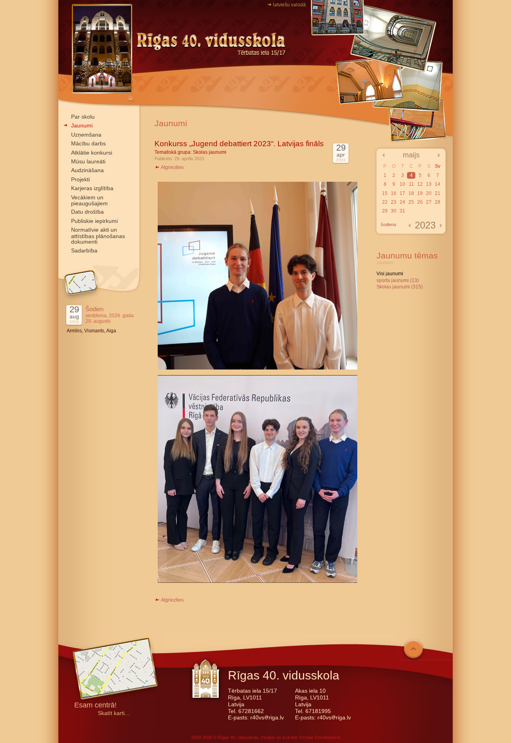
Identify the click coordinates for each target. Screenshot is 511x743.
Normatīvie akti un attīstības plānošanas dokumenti (98, 235)
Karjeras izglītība (92, 188)
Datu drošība (87, 212)
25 (411, 202)
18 (411, 193)
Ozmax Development (319, 737)
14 (437, 184)
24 (402, 202)
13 (429, 184)
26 (420, 202)
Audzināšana (87, 170)
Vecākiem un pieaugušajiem (89, 200)
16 (393, 193)
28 (437, 202)
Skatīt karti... (113, 713)
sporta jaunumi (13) (397, 280)
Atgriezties (172, 167)
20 (429, 193)
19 (420, 193)
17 (402, 193)
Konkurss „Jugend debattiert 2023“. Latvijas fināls (239, 143)
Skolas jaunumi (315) (399, 287)
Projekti (80, 179)
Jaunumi (82, 125)
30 (393, 211)
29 (385, 211)
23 (393, 202)
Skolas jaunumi (209, 152)
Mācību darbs (88, 143)
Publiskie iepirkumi (94, 221)
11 (411, 184)
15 (385, 193)
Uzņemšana (86, 134)
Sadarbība (84, 250)
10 (402, 184)
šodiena (388, 224)
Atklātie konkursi (91, 152)
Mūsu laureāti (88, 161)
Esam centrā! (95, 705)
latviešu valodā (289, 5)
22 (385, 202)
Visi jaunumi (389, 273)
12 (420, 184)
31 (402, 211)
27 (429, 202)
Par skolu (83, 116)
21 (437, 193)
